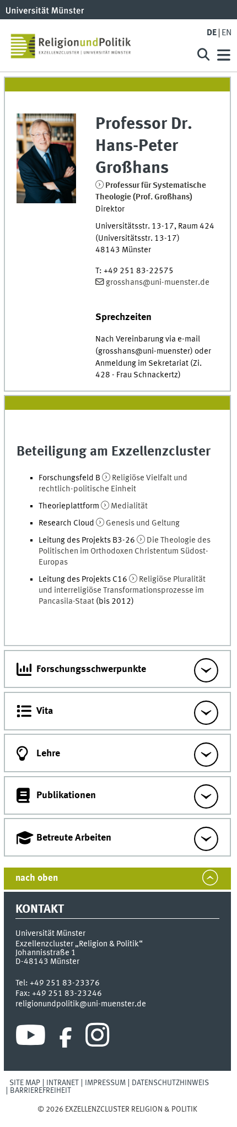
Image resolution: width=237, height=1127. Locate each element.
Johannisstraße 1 (45, 953)
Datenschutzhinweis (170, 1083)
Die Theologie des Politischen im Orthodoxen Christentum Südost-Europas (125, 551)
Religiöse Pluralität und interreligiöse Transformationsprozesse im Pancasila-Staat (122, 590)
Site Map (24, 1083)
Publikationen (66, 795)
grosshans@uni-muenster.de (157, 282)
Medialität (129, 506)
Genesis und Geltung (143, 523)
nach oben (36, 878)
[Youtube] (30, 1038)
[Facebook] (65, 1038)
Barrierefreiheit (40, 1091)
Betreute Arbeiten (73, 838)
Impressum (105, 1083)
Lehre (48, 753)
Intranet (62, 1083)
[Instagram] (97, 1038)
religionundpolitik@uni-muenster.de (80, 1004)
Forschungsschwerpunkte (91, 669)
